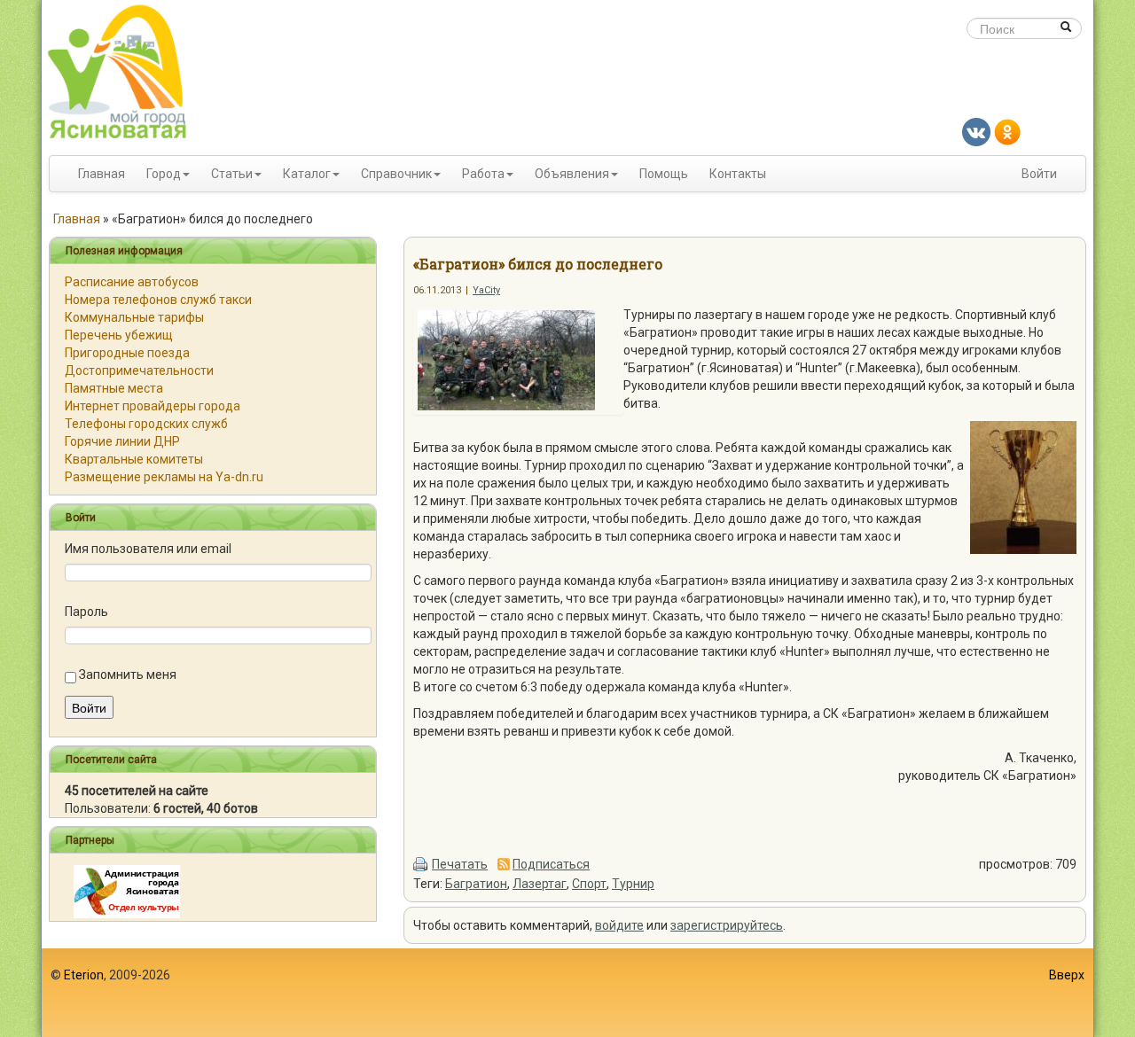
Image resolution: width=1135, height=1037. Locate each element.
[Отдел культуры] (127, 891)
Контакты (737, 174)
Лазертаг (540, 884)
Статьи (232, 174)
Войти (1039, 174)
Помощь (663, 174)
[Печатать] (421, 864)
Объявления (572, 174)
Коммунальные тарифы (134, 317)
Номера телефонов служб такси (158, 299)
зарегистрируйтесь (726, 925)
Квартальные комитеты (134, 459)
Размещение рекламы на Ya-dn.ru (164, 477)
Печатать (460, 864)
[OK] (1007, 131)
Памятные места (114, 388)
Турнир (633, 884)
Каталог (307, 174)
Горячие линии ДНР (122, 441)
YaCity (486, 290)
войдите (619, 925)
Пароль (86, 611)
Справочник (396, 174)
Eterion (84, 975)
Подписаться (551, 864)
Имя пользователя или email (148, 549)
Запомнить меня (127, 674)
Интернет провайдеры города (152, 406)
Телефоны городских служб (146, 424)
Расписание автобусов (132, 282)
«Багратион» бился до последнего (537, 263)
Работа (483, 174)
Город (163, 174)
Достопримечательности (139, 370)
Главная (101, 174)
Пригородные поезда (127, 353)
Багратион (476, 884)
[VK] (976, 131)
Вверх (1066, 975)
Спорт (589, 884)
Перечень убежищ (119, 335)
